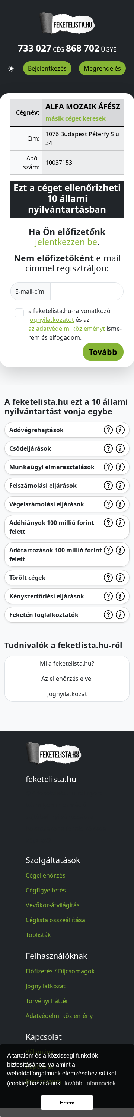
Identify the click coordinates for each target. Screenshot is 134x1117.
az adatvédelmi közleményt (66, 328)
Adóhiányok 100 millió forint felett (51, 527)
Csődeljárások (30, 448)
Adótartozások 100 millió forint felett (55, 554)
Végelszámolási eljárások (46, 504)
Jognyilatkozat (67, 694)
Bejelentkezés (47, 68)
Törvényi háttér (47, 1001)
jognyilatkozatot (51, 320)
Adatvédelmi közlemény (59, 1016)
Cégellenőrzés (46, 875)
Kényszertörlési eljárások (46, 596)
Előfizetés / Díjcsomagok (60, 971)
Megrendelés (102, 68)
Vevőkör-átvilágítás (53, 905)
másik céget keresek (75, 118)
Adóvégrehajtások (36, 430)
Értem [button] (67, 1102)
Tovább (103, 351)
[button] (11, 65)
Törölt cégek (27, 578)
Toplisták (38, 935)
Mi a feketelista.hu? (67, 663)
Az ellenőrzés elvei (67, 679)
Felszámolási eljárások (43, 485)
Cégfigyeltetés (46, 890)
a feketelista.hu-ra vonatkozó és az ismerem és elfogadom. (75, 324)
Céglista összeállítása (55, 920)
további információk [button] (90, 1083)
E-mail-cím (30, 291)
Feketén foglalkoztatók (44, 615)
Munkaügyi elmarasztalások (52, 467)
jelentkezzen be (66, 242)
